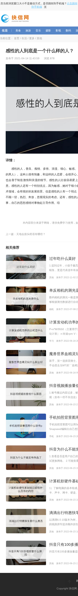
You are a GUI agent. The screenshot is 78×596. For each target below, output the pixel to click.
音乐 (38, 30)
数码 (68, 30)
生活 (5, 30)
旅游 (28, 30)
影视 (58, 30)
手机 (51, 436)
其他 (39, 38)
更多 (31, 38)
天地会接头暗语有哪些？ (30, 234)
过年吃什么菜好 (62, 258)
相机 (51, 309)
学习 (51, 341)
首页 (16, 38)
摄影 (48, 30)
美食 (18, 30)
